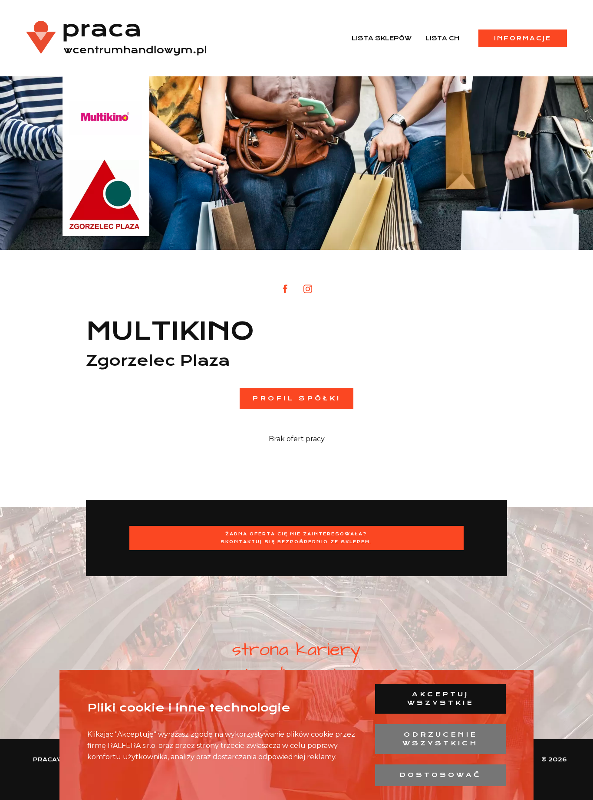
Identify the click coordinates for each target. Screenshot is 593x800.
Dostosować (440, 775)
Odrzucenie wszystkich (440, 739)
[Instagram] (307, 289)
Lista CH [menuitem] (442, 38)
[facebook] (285, 289)
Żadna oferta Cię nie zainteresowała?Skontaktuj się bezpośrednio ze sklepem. (296, 537)
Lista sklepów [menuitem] (382, 38)
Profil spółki (296, 398)
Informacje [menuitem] (522, 38)
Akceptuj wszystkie (440, 698)
